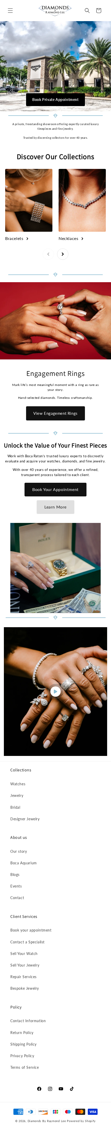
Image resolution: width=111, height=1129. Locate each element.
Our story (18, 851)
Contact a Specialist (27, 942)
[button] (10, 10)
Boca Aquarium (23, 863)
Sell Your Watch (24, 953)
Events (16, 886)
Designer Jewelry (25, 819)
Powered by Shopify (81, 1121)
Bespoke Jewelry (24, 988)
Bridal (15, 807)
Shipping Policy (23, 1044)
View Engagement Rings (55, 413)
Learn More (55, 506)
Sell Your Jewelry (24, 965)
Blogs (15, 874)
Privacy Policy (22, 1056)
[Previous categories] (48, 254)
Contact (17, 897)
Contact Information (28, 1021)
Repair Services (23, 977)
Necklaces (68, 238)
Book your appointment (31, 930)
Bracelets (14, 238)
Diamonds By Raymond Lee (47, 1121)
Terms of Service (24, 1067)
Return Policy (22, 1032)
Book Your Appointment (55, 489)
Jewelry (16, 795)
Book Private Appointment (55, 99)
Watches (17, 784)
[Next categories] (62, 254)
